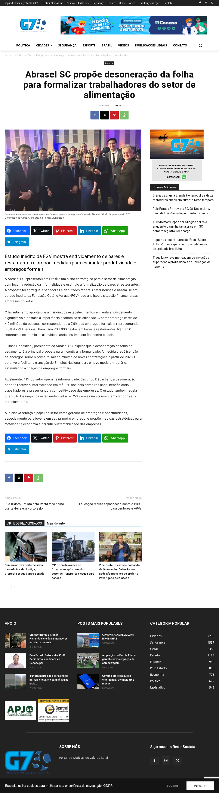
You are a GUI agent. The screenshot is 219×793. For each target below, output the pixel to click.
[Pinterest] (114, 115)
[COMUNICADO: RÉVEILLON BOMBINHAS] (88, 640)
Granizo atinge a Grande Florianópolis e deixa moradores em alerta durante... (49, 638)
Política (19, 55)
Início (8, 55)
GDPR (108, 785)
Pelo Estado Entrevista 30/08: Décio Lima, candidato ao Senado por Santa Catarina (181, 211)
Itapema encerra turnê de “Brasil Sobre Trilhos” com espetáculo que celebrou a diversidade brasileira (180, 244)
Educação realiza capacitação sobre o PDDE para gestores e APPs (110, 506)
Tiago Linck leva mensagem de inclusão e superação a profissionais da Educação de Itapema (182, 262)
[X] (211, 3)
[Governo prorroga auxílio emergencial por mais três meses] (88, 681)
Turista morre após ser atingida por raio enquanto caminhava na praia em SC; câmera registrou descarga (180, 226)
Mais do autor (56, 523)
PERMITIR (200, 785)
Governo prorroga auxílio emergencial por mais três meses (118, 679)
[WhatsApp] (124, 115)
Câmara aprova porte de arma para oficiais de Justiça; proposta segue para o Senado (24, 569)
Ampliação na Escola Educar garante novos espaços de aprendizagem (119, 659)
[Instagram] (205, 3)
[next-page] (14, 586)
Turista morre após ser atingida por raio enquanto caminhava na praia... (49, 679)
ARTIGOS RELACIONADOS (24, 523)
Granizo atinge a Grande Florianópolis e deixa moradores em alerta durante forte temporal (183, 198)
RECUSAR (171, 785)
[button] (200, 45)
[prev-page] (7, 586)
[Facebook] (200, 3)
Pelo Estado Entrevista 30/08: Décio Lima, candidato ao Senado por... (48, 659)
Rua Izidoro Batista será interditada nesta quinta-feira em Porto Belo (34, 506)
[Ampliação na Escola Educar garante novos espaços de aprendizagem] (88, 660)
